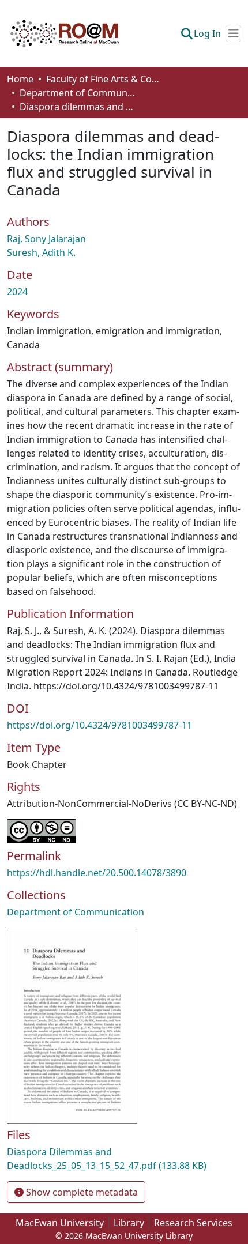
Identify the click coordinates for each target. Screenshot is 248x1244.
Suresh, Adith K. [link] (41, 252)
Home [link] (20, 79)
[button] (64, 33)
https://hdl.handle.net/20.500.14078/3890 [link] (96, 872)
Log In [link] (207, 33)
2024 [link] (17, 291)
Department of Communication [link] (77, 92)
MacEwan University (60, 1222)
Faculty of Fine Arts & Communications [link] (103, 79)
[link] (124, 1159)
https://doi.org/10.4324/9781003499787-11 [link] (99, 725)
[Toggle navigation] (233, 33)
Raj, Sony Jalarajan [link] (46, 238)
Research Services (193, 1222)
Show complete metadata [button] (81, 1192)
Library (129, 1222)
